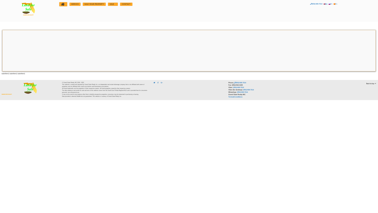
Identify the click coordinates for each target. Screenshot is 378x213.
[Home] (63, 4)
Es (336, 4)
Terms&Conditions (235, 97)
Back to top (370, 83)
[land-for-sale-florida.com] (28, 11)
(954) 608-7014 (317, 4)
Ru (331, 4)
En (326, 4)
